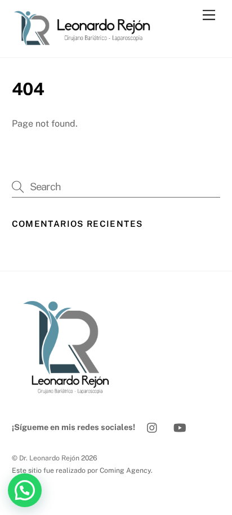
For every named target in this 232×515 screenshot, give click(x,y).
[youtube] (179, 426)
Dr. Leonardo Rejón (49, 458)
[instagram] (152, 426)
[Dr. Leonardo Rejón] (88, 43)
